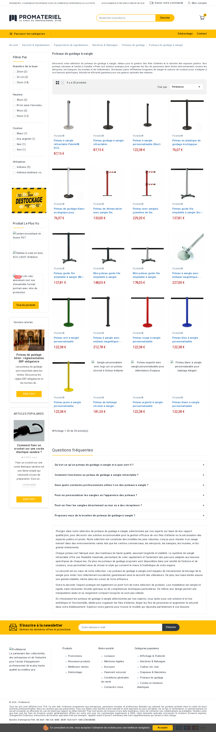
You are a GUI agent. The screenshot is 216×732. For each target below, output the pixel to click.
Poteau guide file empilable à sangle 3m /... (188, 210)
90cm (22, 110)
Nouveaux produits (78, 661)
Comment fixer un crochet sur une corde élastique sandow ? (29, 448)
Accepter (163, 727)
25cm (22, 71)
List (62, 82)
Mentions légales (113, 661)
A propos (109, 667)
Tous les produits (25, 305)
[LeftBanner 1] (29, 200)
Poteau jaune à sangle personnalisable (67, 404)
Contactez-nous (113, 687)
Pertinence (186, 87)
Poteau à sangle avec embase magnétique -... (186, 275)
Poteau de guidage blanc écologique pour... (69, 210)
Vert (21, 150)
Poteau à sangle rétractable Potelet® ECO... (66, 144)
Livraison (109, 656)
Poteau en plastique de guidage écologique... (186, 142)
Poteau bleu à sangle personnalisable (185, 339)
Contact (202, 33)
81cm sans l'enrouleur (30, 105)
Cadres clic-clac (149, 667)
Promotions (74, 656)
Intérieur (23, 167)
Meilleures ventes (78, 667)
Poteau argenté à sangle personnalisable (148, 404)
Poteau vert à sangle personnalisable (66, 339)
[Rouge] (73, 128)
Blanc (22, 133)
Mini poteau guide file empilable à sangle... (106, 275)
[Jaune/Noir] (108, 195)
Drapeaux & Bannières (152, 672)
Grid (57, 82)
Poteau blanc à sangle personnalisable (185, 404)
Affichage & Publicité (152, 656)
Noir (21, 144)
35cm (23, 82)
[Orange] (192, 128)
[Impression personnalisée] (148, 195)
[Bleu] (70, 128)
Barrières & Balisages (152, 661)
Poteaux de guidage (151, 677)
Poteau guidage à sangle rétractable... (108, 142)
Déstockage (185, 33)
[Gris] (113, 325)
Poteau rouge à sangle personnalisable (146, 339)
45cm (22, 100)
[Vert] (152, 128)
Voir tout (29, 394)
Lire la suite (28, 484)
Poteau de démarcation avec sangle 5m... (107, 210)
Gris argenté (26, 139)
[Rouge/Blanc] (114, 195)
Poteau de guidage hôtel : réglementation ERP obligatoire (29, 358)
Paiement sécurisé (114, 672)
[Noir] (66, 128)
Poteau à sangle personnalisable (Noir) (147, 142)
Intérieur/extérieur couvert (30, 172)
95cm (23, 116)
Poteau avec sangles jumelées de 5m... (145, 210)
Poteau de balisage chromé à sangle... (105, 404)
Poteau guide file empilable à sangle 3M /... (69, 275)
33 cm (22, 77)
